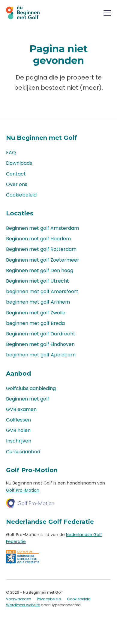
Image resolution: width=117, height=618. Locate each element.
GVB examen (21, 409)
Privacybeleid (49, 599)
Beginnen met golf (27, 398)
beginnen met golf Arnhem (38, 301)
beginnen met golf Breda (35, 323)
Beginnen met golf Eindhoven (40, 344)
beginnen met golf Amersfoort (42, 291)
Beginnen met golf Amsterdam (42, 228)
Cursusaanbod (23, 451)
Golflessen (18, 419)
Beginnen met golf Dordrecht (40, 333)
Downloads (19, 163)
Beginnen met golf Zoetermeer (42, 259)
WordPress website (23, 605)
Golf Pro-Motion (22, 490)
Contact (16, 173)
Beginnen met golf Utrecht (37, 281)
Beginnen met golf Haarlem (38, 238)
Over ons (16, 184)
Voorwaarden (18, 599)
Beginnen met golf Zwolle (35, 312)
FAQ (11, 152)
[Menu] (107, 14)
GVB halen (18, 430)
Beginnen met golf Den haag (39, 270)
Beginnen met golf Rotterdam (41, 249)
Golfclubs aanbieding (31, 388)
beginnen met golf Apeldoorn (41, 354)
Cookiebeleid (21, 194)
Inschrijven (18, 440)
